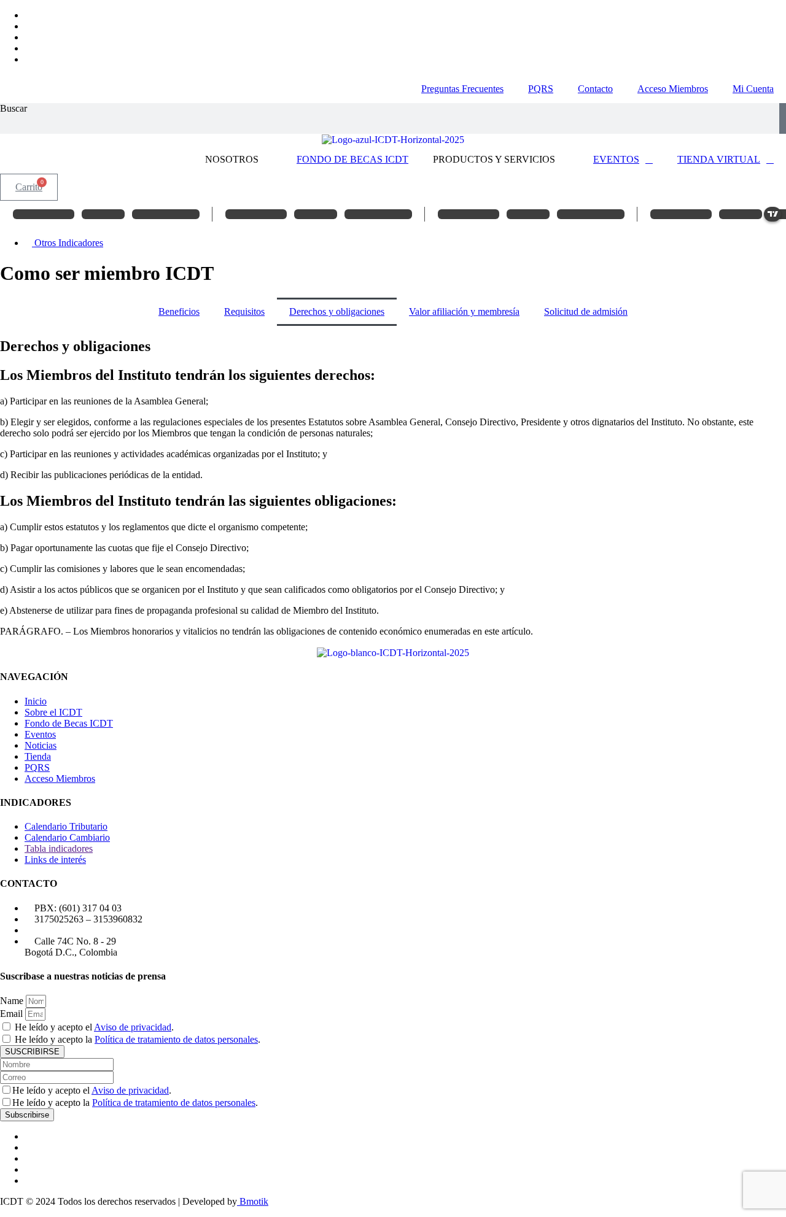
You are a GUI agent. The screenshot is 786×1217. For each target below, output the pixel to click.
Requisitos (244, 311)
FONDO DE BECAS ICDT (352, 159)
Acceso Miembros (672, 88)
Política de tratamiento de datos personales (176, 1039)
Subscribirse (27, 1114)
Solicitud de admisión (586, 311)
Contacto (595, 88)
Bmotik (252, 1201)
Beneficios (179, 311)
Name (13, 1000)
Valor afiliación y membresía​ (464, 311)
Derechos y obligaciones (336, 311)
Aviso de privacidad (132, 1027)
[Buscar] (782, 118)
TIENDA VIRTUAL (718, 159)
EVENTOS (616, 159)
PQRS (540, 88)
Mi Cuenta (753, 88)
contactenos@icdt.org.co (82, 930)
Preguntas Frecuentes (462, 88)
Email (12, 1013)
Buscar (13, 108)
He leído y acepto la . (137, 1039)
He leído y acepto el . (94, 1027)
